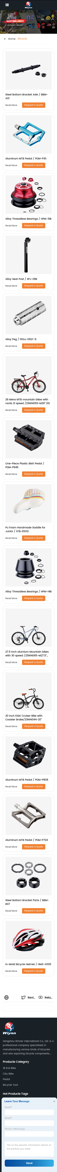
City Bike (8, 1074)
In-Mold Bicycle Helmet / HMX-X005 (28, 964)
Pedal (6, 1079)
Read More (11, 105)
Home (12, 39)
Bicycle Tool (10, 1085)
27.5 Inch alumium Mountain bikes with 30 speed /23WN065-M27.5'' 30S (27, 655)
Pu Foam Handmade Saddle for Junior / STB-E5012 (25, 529)
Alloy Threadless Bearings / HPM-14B (28, 592)
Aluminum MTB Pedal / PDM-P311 (25, 159)
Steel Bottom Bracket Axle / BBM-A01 (26, 96)
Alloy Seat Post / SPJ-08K (21, 279)
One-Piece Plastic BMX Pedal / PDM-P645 (24, 465)
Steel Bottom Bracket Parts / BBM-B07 (27, 902)
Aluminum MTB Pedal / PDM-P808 (26, 780)
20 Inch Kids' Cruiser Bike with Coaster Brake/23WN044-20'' (23, 718)
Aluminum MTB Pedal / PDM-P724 (26, 840)
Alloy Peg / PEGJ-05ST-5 (20, 339)
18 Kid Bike (9, 1068)
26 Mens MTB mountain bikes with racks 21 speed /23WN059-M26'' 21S (27, 401)
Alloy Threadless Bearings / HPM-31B (28, 219)
